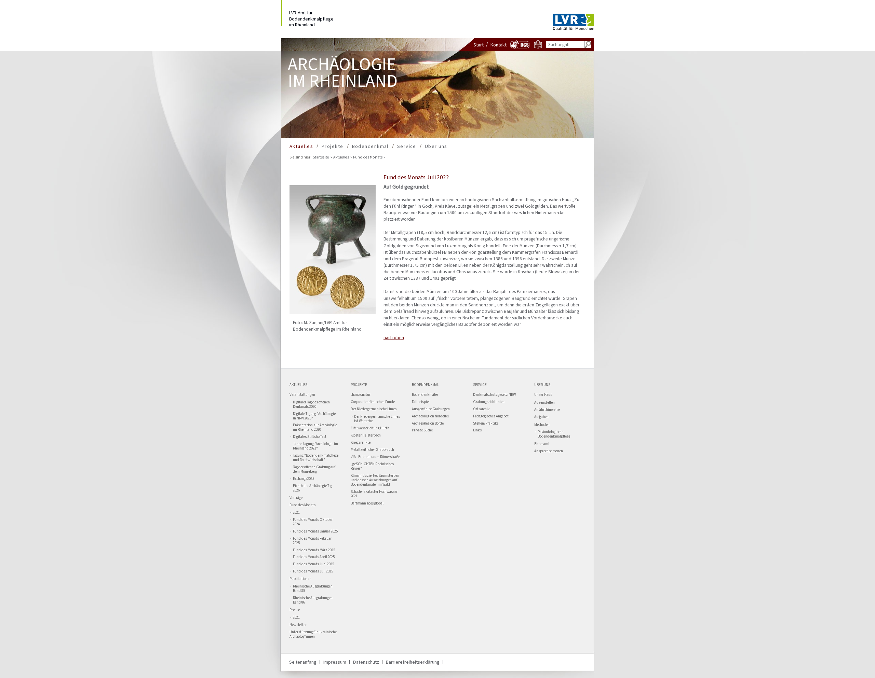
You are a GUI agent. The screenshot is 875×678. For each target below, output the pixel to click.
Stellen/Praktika (486, 423)
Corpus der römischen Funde (373, 402)
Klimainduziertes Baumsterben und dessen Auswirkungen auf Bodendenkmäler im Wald (375, 480)
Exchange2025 (303, 479)
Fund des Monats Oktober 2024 (313, 522)
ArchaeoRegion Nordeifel (430, 416)
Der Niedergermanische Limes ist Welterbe (377, 419)
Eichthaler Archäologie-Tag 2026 (312, 488)
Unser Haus (543, 395)
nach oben (393, 337)
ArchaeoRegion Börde (428, 423)
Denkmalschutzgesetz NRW (494, 395)
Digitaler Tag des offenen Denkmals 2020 (311, 404)
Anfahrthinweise (547, 410)
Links (477, 430)
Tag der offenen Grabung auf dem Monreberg (314, 469)
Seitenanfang (303, 662)
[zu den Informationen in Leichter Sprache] (538, 47)
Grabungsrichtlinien (488, 402)
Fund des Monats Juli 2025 (313, 571)
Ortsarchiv (481, 409)
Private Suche (422, 430)
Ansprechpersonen (548, 451)
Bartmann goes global (367, 503)
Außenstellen (544, 402)
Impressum (334, 662)
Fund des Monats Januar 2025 (315, 531)
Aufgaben (541, 417)
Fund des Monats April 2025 (314, 557)
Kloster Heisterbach (366, 435)
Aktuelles (301, 146)
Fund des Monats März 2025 (314, 550)
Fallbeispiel (421, 402)
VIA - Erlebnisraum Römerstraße (375, 457)
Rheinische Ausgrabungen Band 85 (313, 588)
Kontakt (498, 45)
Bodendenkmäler (425, 395)
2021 (296, 513)
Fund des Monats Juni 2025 (313, 564)
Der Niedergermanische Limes (373, 409)
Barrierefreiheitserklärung (413, 662)
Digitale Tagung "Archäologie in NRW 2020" (314, 416)
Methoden (542, 424)
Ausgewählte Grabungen (431, 409)
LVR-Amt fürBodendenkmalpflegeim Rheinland (311, 18)
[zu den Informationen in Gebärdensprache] (520, 48)
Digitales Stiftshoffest (309, 437)
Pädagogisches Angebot (491, 416)
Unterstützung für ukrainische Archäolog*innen (313, 634)
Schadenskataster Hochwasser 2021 (374, 494)
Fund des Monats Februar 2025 (312, 541)
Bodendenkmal (370, 146)
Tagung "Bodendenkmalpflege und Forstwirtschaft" (315, 458)
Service (406, 146)
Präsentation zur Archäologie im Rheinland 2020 (315, 427)
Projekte (333, 146)
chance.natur (361, 395)
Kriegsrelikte (361, 443)
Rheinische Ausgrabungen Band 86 (313, 600)
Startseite (321, 157)
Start (478, 45)
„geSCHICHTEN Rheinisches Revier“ (372, 466)
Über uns (436, 146)
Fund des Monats (367, 157)
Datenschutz (366, 662)
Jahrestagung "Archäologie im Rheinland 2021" (315, 446)
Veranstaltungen (302, 395)
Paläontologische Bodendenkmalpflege (554, 434)
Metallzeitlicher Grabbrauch (372, 450)
